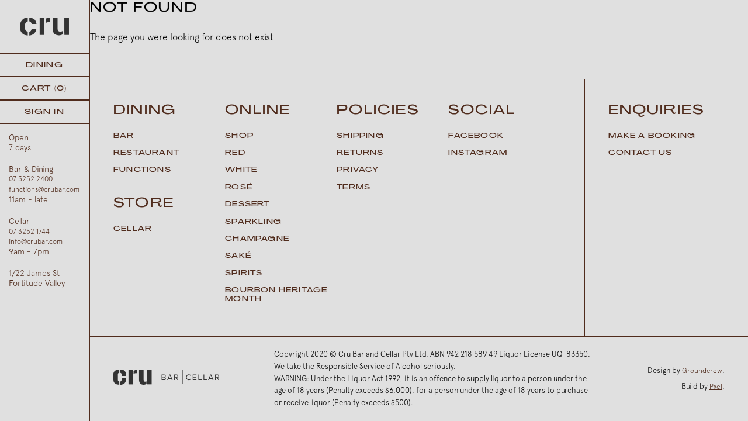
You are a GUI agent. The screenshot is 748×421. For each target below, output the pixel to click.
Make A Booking (652, 136)
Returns (360, 153)
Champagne (257, 239)
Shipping (360, 136)
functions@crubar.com (44, 189)
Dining (44, 65)
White (241, 170)
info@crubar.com (36, 241)
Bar (123, 136)
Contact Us (640, 153)
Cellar (132, 229)
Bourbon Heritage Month (276, 294)
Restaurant (146, 153)
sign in (44, 112)
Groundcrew (702, 371)
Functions (142, 170)
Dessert (247, 204)
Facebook (476, 136)
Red (235, 153)
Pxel (715, 386)
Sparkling (253, 222)
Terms (353, 187)
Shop (239, 136)
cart (44, 88)
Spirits (243, 273)
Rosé (238, 187)
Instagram (477, 153)
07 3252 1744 (29, 231)
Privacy (358, 170)
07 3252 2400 (31, 179)
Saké (238, 256)
